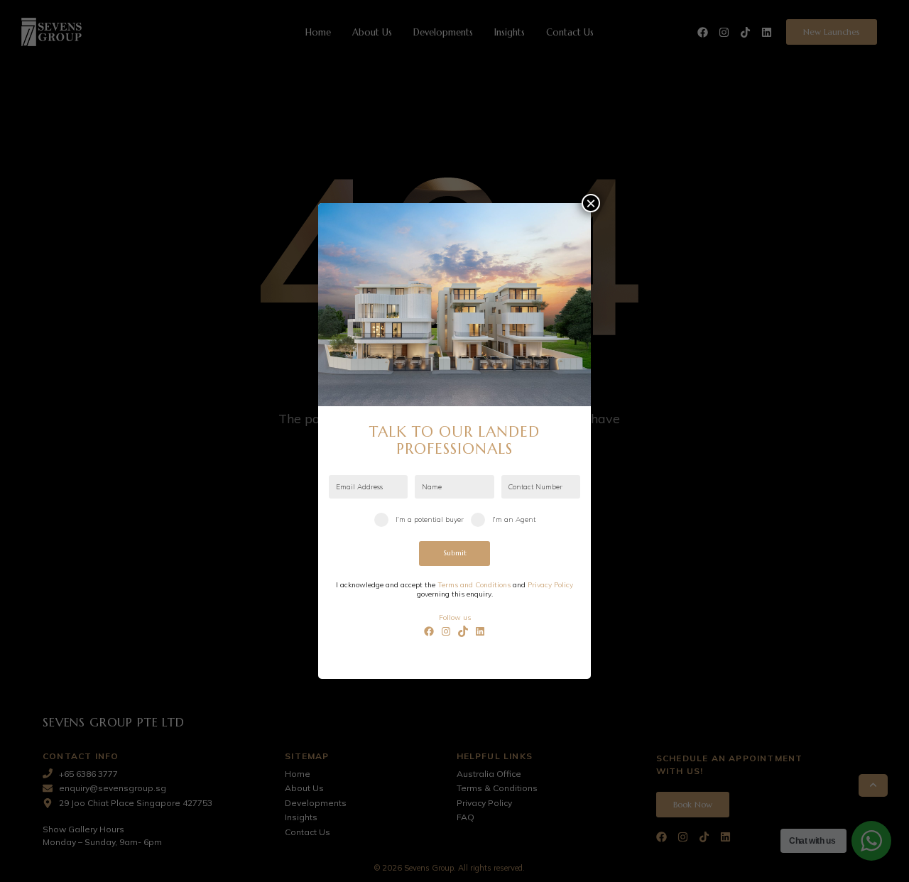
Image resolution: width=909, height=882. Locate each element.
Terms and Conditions (474, 584)
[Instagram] (446, 631)
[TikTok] (463, 631)
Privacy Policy (550, 584)
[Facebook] (429, 631)
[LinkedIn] (480, 631)
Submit (455, 552)
